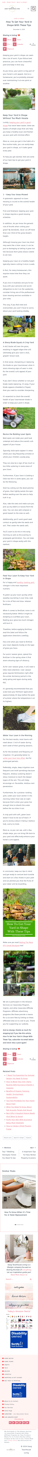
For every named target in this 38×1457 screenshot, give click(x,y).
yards (28, 1138)
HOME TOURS (8, 1361)
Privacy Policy (9, 1404)
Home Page (8, 1410)
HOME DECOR (8, 1358)
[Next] (32, 1199)
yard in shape (19, 1138)
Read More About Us (19, 1275)
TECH (6, 1368)
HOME (4, 2)
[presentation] (19, 1192)
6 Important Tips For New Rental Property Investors (28, 1153)
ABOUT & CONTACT (22, 2)
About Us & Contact (11, 1401)
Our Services (8, 1407)
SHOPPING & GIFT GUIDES (13, 1377)
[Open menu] (28, 8)
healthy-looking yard (25, 582)
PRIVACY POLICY (11, 2)
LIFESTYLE (7, 1374)
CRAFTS (6, 1364)
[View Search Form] (33, 8)
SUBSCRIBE (8, 1414)
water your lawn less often (14, 758)
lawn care (7, 1138)
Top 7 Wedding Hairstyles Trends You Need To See (9, 1153)
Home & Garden (19, 18)
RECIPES (7, 1371)
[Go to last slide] (5, 1199)
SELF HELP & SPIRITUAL (12, 1380)
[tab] (15, 1224)
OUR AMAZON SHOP (11, 1417)
